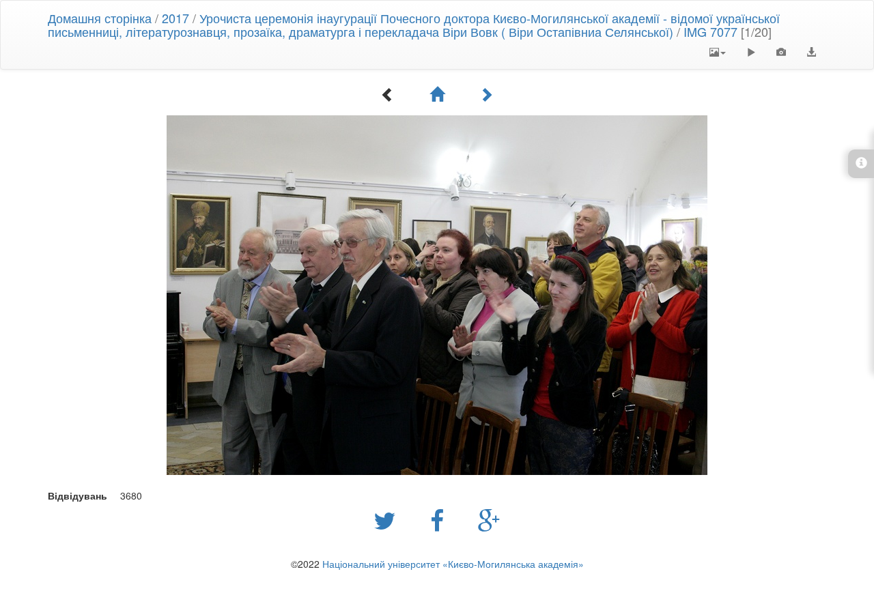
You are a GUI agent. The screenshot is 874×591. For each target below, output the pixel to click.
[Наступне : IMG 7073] (486, 94)
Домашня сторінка (100, 18)
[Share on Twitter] (388, 519)
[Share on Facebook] (440, 519)
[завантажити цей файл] (811, 52)
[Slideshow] (751, 52)
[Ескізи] (437, 94)
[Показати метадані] (781, 52)
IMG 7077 (710, 31)
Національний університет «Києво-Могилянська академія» (453, 564)
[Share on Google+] (489, 519)
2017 (175, 18)
